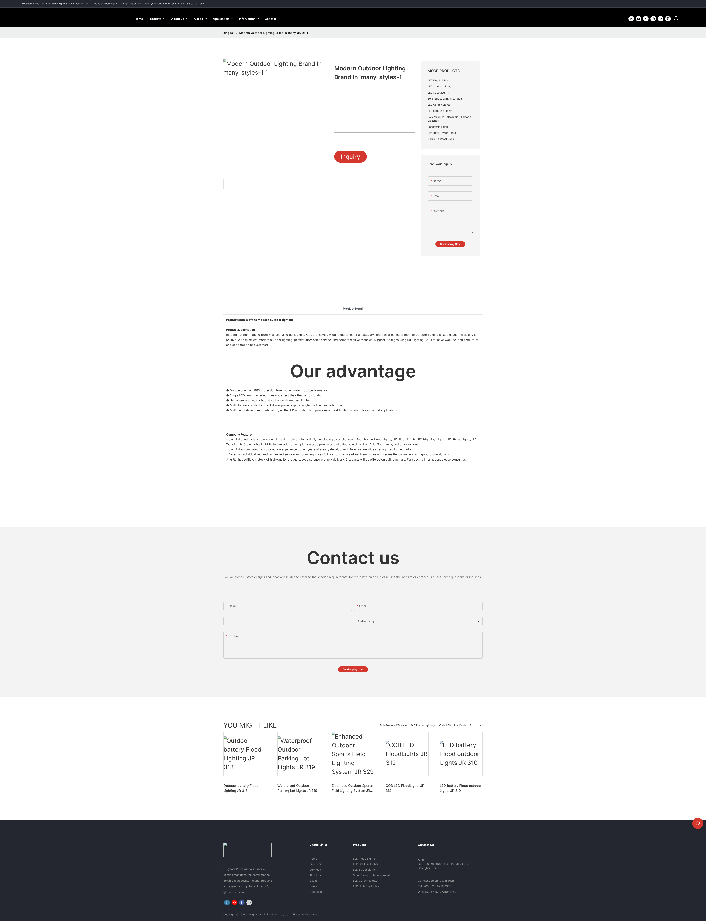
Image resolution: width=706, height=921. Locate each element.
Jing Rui (228, 33)
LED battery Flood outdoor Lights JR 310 (461, 788)
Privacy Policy (300, 914)
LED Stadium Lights (365, 864)
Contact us (316, 891)
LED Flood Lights (364, 858)
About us (315, 875)
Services (315, 869)
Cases (313, 880)
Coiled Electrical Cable (452, 725)
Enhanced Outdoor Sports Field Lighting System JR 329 (352, 788)
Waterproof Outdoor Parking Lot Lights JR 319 (297, 788)
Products (475, 725)
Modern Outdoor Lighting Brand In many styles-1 (273, 33)
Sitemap (314, 914)
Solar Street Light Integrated (371, 875)
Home (313, 858)
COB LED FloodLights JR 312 (405, 788)
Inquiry (350, 156)
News (313, 886)
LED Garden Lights (365, 880)
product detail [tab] (353, 308)
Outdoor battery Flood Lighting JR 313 (240, 788)
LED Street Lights (364, 869)
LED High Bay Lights (366, 886)
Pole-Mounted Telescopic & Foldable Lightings (407, 725)
